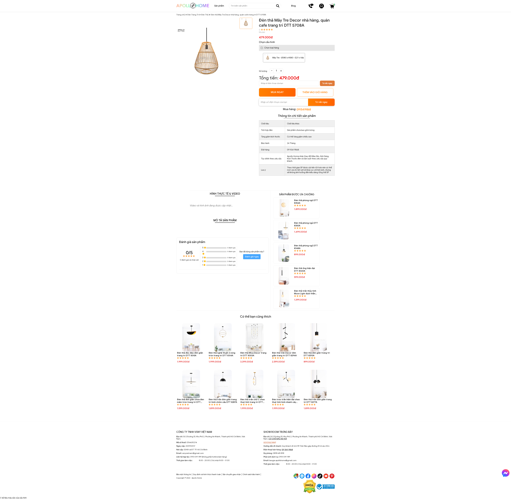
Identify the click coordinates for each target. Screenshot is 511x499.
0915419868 (304, 109)
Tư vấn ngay (327, 83)
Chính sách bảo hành (251, 474)
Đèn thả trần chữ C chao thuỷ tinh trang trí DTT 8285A (252, 400)
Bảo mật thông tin (183, 474)
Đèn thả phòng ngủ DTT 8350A (306, 224)
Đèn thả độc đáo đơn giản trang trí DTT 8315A (190, 354)
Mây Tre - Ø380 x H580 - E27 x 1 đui (288, 57)
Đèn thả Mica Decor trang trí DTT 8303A (253, 354)
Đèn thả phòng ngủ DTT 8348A (306, 247)
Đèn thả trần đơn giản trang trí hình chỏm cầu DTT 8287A (223, 400)
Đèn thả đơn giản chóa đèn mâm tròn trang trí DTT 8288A (190, 400)
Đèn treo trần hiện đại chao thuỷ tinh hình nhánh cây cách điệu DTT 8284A (286, 400)
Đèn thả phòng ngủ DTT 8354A (306, 201)
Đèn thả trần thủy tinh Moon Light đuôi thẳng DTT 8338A (305, 292)
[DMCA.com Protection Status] (309, 487)
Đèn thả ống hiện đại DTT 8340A (304, 269)
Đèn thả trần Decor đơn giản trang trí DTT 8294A (284, 354)
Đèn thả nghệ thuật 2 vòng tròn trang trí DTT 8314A (222, 354)
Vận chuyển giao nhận (232, 474)
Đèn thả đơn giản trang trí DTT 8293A (317, 354)
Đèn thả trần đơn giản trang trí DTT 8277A (318, 400)
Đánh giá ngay (252, 256)
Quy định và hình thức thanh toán (207, 474)
